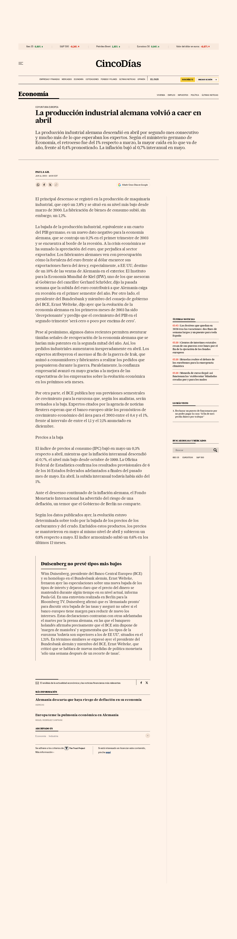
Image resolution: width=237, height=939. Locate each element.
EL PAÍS (153, 78)
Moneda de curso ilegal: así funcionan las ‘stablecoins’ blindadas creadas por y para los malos (195, 376)
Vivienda (161, 95)
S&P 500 (64, 46)
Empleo (171, 95)
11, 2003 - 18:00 (46, 176)
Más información (44, 752)
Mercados (67, 79)
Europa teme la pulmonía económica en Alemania (76, 715)
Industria (53, 736)
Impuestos (183, 95)
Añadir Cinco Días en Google (135, 185)
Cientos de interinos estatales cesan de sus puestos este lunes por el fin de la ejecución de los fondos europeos (195, 347)
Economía (78, 79)
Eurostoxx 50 (143, 46)
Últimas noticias (127, 79)
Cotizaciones (92, 79)
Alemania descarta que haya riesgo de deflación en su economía (88, 700)
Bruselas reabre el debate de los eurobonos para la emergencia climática (194, 363)
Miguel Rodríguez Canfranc (49, 720)
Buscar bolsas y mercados (189, 440)
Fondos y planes (109, 79)
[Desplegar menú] (20, 63)
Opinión (141, 79)
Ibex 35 (29, 46)
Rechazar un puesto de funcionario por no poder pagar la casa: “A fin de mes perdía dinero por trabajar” (196, 413)
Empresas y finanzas (50, 79)
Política (195, 95)
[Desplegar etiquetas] (147, 735)
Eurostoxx (188, 458)
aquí (108, 752)
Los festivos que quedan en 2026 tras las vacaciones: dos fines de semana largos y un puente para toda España (195, 330)
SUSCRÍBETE (187, 79)
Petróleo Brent (103, 46)
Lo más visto (180, 403)
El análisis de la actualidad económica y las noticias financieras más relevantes (80, 683)
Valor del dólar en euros (187, 46)
